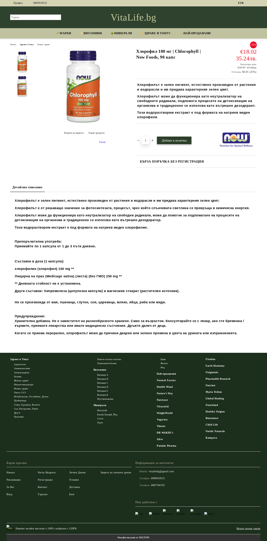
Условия (74, 479)
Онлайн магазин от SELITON (133, 537)
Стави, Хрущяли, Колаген (27, 405)
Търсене (42, 494)
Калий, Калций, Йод (107, 414)
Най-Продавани (197, 33)
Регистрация (45, 479)
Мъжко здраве (43, 44)
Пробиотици (20, 400)
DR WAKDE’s (165, 432)
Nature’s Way (165, 393)
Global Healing (215, 398)
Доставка (74, 487)
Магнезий (102, 410)
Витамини (93, 33)
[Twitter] (255, 3)
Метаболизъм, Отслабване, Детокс (31, 396)
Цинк (163, 359)
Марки (65, 33)
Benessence (212, 418)
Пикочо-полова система (109, 359)
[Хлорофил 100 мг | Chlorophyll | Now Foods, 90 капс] (84, 124)
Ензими (17, 376)
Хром (100, 422)
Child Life (212, 424)
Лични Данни (77, 472)
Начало (13, 44)
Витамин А (102, 375)
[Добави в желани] (143, 130)
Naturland (212, 405)
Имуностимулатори (23, 384)
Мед (163, 367)
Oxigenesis (212, 372)
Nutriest (210, 385)
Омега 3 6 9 (20, 392)
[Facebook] (249, 3)
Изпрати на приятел (74, 133)
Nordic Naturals (215, 431)
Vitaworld (163, 406)
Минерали (123, 33)
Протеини (19, 417)
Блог (72, 494)
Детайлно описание (27, 187)
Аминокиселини (22, 368)
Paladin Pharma (166, 445)
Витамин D (102, 387)
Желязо (164, 363)
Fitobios (210, 359)
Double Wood (165, 387)
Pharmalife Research (218, 379)
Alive (160, 439)
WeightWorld (165, 413)
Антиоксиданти (21, 372)
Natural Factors (166, 380)
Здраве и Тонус (157, 33)
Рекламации (14, 479)
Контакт (42, 487)
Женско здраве (21, 380)
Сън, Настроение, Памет (26, 409)
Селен (100, 418)
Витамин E (102, 391)
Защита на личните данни (115, 472)
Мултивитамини (105, 399)
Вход (9, 494)
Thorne (161, 426)
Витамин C (102, 383)
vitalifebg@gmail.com (161, 471)
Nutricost (162, 400)
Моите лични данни (248, 528)
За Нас (10, 487)
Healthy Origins (215, 411)
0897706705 (158, 485)
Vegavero (162, 419)
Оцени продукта (96, 133)
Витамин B (102, 379)
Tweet (102, 142)
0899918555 (40, 3)
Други (17, 413)
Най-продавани (166, 373)
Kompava (211, 437)
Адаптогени (20, 364)
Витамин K (102, 395)
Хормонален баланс (107, 363)
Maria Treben (214, 392)
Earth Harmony (215, 365)
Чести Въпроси (47, 472)
